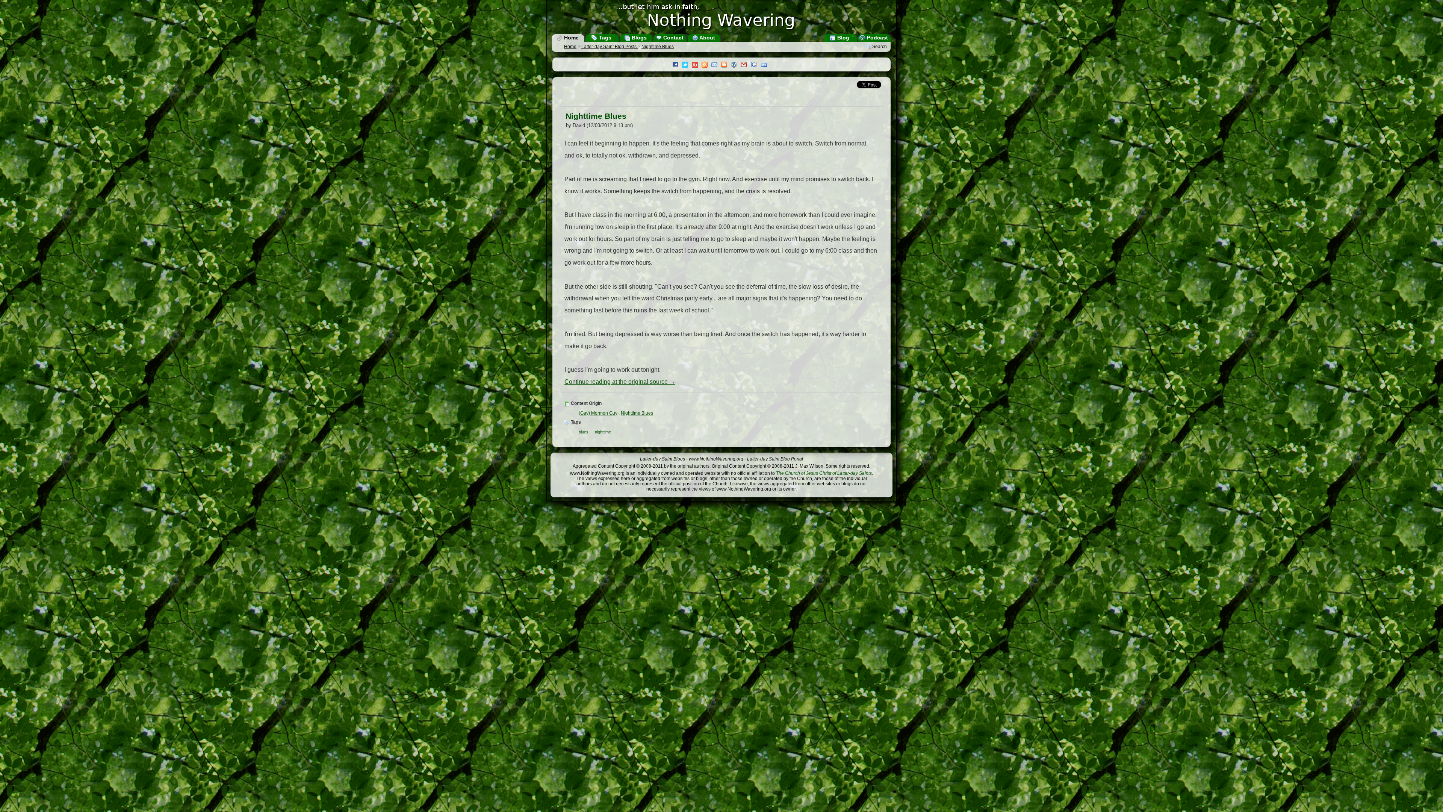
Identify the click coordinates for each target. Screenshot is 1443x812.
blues (583, 432)
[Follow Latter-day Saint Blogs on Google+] (697, 65)
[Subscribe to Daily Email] (716, 65)
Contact (673, 38)
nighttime (603, 432)
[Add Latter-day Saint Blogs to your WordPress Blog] (736, 65)
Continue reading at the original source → (619, 382)
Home (571, 38)
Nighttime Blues (657, 46)
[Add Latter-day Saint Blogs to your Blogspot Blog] (726, 65)
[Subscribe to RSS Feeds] (706, 65)
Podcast (876, 38)
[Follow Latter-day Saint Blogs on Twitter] (687, 65)
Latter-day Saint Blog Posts (609, 46)
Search (879, 47)
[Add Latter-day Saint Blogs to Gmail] (745, 65)
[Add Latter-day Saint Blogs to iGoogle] (755, 65)
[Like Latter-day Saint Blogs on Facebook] (677, 65)
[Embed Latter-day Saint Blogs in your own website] (766, 65)
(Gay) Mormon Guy (598, 413)
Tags (604, 38)
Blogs (638, 38)
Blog (842, 38)
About (706, 38)
